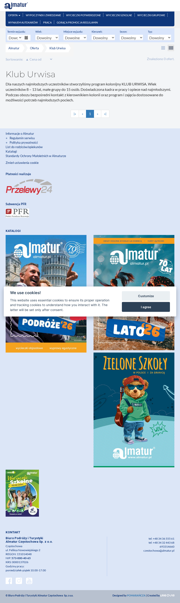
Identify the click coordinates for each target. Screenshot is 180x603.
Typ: (150, 31)
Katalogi (11, 151)
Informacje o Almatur (20, 133)
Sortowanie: (14, 59)
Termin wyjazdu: (16, 31)
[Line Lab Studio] (167, 595)
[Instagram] (19, 581)
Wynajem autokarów (23, 22)
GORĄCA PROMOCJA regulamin (77, 22)
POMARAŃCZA (136, 595)
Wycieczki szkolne (119, 15)
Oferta (13, 15)
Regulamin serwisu (22, 138)
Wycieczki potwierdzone (83, 15)
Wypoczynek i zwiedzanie (43, 15)
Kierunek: (97, 31)
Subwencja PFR (16, 204)
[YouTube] (29, 581)
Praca (47, 22)
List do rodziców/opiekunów (24, 147)
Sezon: (123, 31)
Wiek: (38, 31)
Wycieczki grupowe (151, 15)
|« (75, 114)
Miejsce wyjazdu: (73, 31)
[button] (163, 48)
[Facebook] (9, 581)
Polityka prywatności (24, 142)
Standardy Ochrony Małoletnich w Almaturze (36, 156)
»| (105, 114)
